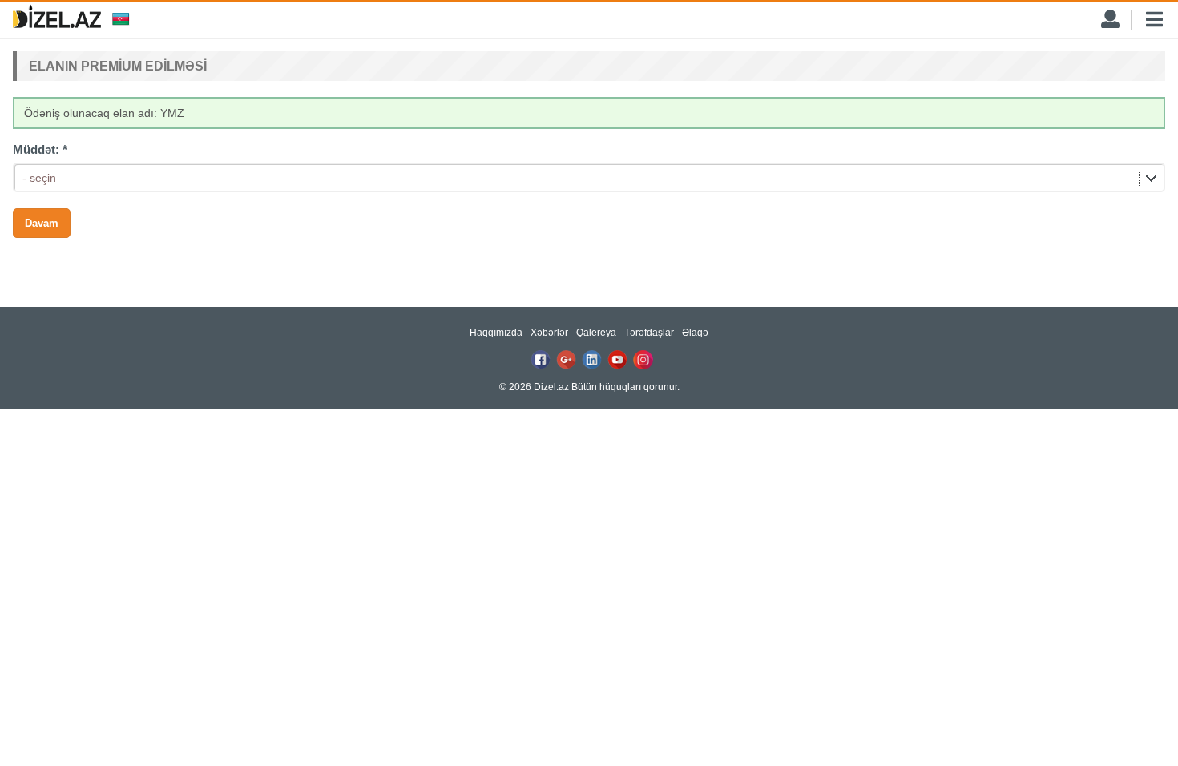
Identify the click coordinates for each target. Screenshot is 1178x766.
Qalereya (596, 332)
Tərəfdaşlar (649, 332)
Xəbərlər (549, 332)
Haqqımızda (496, 332)
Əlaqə (695, 332)
